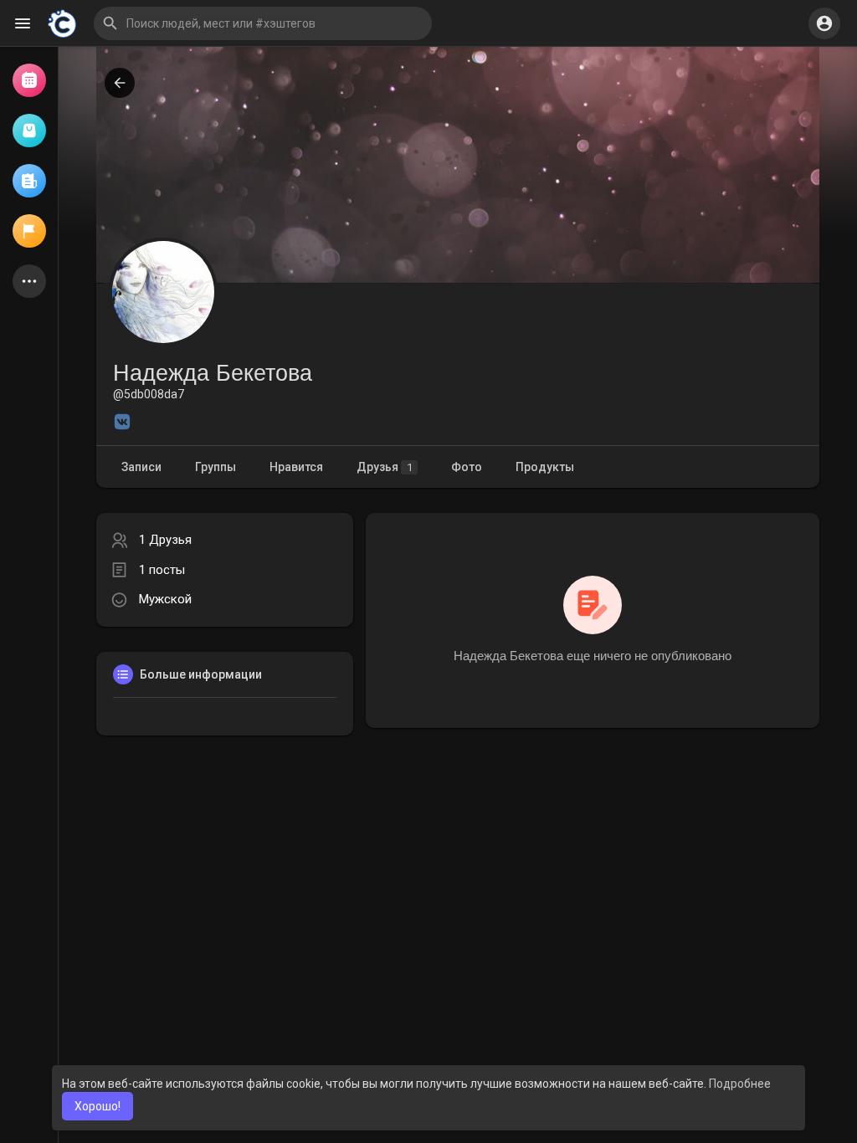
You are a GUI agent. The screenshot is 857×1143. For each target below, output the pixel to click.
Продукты (545, 467)
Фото (466, 467)
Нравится (296, 467)
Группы (215, 467)
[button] (263, 23)
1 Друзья (165, 539)
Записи (141, 467)
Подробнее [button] (740, 1083)
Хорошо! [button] (97, 1106)
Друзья (385, 467)
